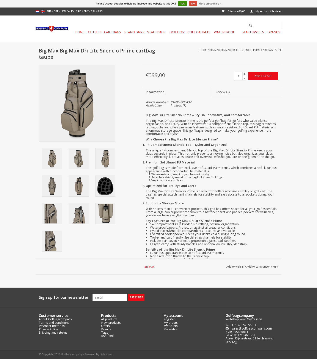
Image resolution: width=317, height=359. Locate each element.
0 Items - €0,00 (236, 11)
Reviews (222, 92)
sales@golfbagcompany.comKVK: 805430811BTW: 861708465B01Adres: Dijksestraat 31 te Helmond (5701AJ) (249, 335)
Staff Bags (156, 32)
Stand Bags (134, 32)
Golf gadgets (198, 32)
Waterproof (224, 32)
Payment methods (52, 326)
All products (109, 319)
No (193, 3)
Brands (274, 32)
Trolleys (176, 32)
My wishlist (171, 329)
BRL (93, 11)
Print (275, 266)
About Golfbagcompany (55, 319)
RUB (100, 11)
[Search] (249, 25)
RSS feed (107, 336)
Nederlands (37, 11)
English (43, 11)
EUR (49, 11)
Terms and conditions (54, 322)
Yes (182, 3)
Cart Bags (112, 32)
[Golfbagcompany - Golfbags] (52, 29)
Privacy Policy (48, 329)
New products (111, 322)
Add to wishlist (235, 266)
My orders (170, 322)
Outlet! (94, 32)
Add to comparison (258, 266)
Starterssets (253, 32)
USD (64, 11)
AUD (71, 11)
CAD (79, 11)
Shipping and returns (53, 332)
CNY (86, 11)
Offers (105, 326)
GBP (56, 11)
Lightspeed (106, 354)
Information (155, 92)
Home (79, 32)
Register (169, 319)
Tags (104, 332)
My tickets (170, 326)
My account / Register (268, 11)
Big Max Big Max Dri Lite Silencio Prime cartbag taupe (245, 50)
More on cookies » (210, 3)
